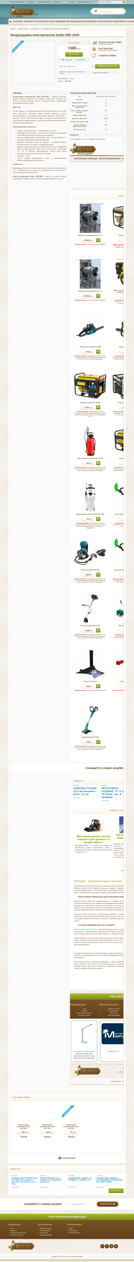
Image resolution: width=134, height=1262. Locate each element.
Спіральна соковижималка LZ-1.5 (90, 291)
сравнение (81, 60)
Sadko (72, 78)
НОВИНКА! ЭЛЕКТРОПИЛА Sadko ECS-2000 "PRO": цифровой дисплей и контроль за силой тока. (24, 1181)
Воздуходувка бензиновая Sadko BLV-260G (23, 1126)
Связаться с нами (113, 1008)
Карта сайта (114, 1013)
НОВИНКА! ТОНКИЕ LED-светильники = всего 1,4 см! (85, 791)
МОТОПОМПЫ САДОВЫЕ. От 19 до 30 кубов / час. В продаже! (113, 793)
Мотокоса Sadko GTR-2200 (90, 625)
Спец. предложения (114, 1015)
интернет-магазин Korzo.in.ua (88, 929)
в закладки (68, 60)
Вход (70, 1228)
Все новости (115, 1191)
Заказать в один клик (107, 66)
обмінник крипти (113, 1051)
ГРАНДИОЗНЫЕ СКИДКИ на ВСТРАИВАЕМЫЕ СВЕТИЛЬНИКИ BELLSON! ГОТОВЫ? (109, 1180)
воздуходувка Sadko (69, 1158)
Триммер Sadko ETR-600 (90, 737)
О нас (84, 1008)
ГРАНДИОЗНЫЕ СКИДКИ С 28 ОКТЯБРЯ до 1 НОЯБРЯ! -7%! (80, 1179)
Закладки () (73, 1230)
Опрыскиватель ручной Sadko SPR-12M (90, 514)
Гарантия (84, 1011)
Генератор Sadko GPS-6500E (90, 402)
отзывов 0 (72, 72)
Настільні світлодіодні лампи (84, 1051)
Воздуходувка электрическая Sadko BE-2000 (71, 1126)
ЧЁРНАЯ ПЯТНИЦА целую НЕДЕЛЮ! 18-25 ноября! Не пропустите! (50, 1180)
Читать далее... (77, 797)
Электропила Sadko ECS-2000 (90, 347)
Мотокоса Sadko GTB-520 (90, 570)
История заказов (74, 1233)
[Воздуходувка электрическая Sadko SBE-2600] (13, 85)
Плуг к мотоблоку (90, 681)
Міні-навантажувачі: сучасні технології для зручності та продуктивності (93, 839)
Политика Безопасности (84, 1013)
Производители (114, 1011)
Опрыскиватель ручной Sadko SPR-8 (90, 458)
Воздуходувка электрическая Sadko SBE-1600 (47, 1126)
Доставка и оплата (84, 1015)
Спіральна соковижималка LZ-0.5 (90, 235)
